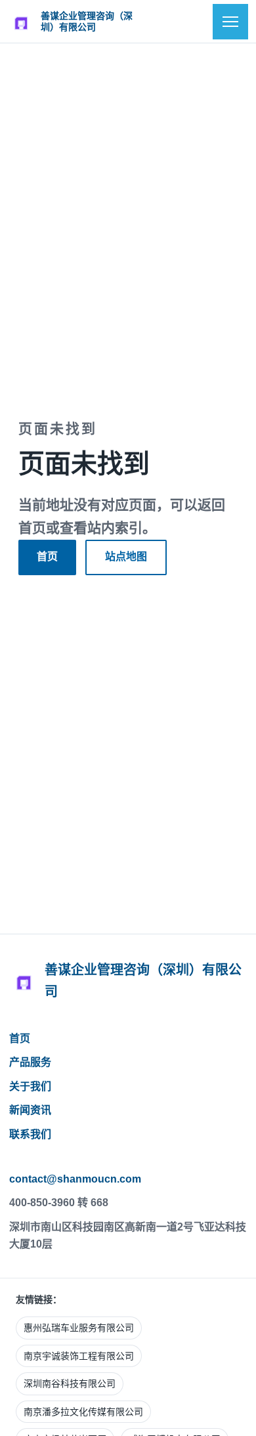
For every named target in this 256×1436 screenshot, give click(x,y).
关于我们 (30, 1086)
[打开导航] (230, 21)
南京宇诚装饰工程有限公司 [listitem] (79, 1356)
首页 (47, 556)
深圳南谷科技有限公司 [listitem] (70, 1383)
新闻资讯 (30, 1110)
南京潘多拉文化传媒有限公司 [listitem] (83, 1411)
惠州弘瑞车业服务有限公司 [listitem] (79, 1327)
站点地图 (126, 556)
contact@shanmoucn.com (75, 1179)
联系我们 (30, 1134)
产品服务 (30, 1062)
